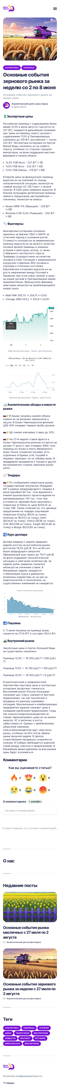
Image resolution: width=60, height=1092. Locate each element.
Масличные (41, 1033)
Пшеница (29, 67)
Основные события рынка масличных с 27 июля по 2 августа (26, 932)
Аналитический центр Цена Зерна (30, 103)
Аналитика (12, 67)
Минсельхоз (12, 1043)
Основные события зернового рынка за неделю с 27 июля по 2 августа (29, 989)
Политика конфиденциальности (22, 1076)
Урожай (44, 1028)
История (40, 1038)
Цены (8, 1033)
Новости (10, 1038)
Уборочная (22, 1033)
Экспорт (25, 1038)
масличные (32, 1043)
